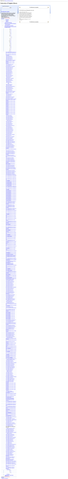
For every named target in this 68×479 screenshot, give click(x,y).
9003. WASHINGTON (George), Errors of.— (11, 221)
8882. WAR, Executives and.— (9, 75)
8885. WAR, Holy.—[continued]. (10, 78)
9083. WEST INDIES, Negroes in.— (10, 328)
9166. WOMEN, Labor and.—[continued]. (11, 437)
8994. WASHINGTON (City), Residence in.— (11, 208)
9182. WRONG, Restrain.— (9, 453)
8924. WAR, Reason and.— (9, 124)
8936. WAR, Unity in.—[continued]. (10, 136)
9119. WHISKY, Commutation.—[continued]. (11, 376)
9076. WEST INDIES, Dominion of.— (10, 320)
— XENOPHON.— (8, 469)
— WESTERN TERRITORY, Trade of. (10, 359)
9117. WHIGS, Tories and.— (9, 374)
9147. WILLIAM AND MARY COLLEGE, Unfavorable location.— (11, 415)
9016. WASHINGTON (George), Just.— (10, 240)
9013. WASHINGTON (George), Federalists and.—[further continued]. (11, 236)
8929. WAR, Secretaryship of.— (9, 129)
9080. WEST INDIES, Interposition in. (10, 325)
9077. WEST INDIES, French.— (10, 321)
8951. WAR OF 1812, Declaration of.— (10, 152)
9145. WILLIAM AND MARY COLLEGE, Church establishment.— (11, 412)
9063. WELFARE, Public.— (9, 301)
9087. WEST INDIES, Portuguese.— (10, 333)
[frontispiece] (7, 19)
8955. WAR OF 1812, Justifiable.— (10, 157)
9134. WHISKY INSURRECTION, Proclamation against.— (10, 396)
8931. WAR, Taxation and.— (9, 131)
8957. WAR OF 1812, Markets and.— (10, 159)
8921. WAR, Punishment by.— (9, 121)
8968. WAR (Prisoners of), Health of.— (10, 172)
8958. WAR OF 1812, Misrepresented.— (10, 160)
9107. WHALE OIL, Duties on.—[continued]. (11, 362)
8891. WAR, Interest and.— (9, 84)
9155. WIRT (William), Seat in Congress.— (11, 423)
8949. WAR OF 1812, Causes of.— (10, 150)
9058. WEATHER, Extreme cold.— (10, 295)
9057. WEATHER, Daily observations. (10, 294)
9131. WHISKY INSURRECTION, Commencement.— (10, 392)
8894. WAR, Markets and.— (9, 87)
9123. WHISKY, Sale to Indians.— (10, 380)
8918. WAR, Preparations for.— (9, 117)
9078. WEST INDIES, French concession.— (11, 322)
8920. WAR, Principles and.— (9, 119)
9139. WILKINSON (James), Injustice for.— (11, 403)
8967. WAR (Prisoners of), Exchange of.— (11, 171)
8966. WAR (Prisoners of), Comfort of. (10, 170)
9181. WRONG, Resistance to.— (9, 452)
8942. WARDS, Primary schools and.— (10, 142)
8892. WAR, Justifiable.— (9, 85)
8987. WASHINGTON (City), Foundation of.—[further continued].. (11, 200)
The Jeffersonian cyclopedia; (5, 11)
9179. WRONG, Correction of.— (10, 450)
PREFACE (7, 21)
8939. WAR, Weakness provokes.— (10, 139)
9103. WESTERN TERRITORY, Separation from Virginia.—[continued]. (11, 357)
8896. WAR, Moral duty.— (9, 89)
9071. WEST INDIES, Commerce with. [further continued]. (10, 313)
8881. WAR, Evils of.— (9, 74)
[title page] (7, 20)
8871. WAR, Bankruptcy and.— (9, 64)
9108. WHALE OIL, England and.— (10, 363)
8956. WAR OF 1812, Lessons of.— (10, 158)
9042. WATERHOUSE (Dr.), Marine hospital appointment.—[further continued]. (11, 278)
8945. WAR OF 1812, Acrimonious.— (10, 145)
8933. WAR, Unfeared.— (9, 133)
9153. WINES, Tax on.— (9, 421)
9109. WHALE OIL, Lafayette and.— (10, 364)
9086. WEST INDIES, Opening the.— (10, 332)
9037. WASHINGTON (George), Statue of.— (11, 271)
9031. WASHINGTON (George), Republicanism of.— (9, 262)
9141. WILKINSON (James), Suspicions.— (11, 406)
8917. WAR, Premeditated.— (9, 116)
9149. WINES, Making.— (9, 417)
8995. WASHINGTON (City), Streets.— (10, 209)
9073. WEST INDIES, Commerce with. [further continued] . (10, 316)
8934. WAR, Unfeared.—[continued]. (10, 134)
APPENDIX (7, 474)
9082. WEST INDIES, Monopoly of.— (10, 327)
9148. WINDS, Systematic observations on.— (11, 416)
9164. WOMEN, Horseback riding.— (10, 435)
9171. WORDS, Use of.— (9, 442)
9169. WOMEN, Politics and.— (9, 440)
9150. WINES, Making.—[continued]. (10, 418)
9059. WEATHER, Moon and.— (9, 296)
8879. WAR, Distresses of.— (9, 72)
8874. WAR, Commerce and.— (9, 67)
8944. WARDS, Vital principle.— (10, 144)
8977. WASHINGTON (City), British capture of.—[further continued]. (11, 185)
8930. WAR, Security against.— (9, 130)
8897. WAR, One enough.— (9, 90)
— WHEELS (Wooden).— (9, 371)
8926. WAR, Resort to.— (9, 126)
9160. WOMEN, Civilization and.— (10, 430)
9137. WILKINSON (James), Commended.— (11, 401)
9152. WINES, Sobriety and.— (9, 420)
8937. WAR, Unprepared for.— (9, 137)
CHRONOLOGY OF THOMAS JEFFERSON (10, 23)
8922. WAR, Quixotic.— (9, 122)
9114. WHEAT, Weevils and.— (9, 369)
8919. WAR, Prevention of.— (9, 118)
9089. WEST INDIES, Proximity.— (10, 335)
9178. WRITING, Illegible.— (9, 449)
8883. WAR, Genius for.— (9, 76)
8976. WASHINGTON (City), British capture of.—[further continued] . (11, 183)
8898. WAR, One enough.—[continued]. (10, 91)
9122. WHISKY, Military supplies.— (10, 379)
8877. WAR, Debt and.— (9, 70)
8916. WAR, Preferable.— (9, 115)
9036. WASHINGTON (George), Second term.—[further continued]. (10, 270)
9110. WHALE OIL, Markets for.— (10, 365)
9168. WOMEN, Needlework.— (9, 439)
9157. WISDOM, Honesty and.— (10, 425)
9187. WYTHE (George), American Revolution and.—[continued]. (10, 459)
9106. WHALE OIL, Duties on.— (10, 361)
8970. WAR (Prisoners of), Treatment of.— (11, 174)
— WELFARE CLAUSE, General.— (10, 302)
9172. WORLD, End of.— (9, 443)
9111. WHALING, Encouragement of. (10, 366)
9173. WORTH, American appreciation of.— (11, 444)
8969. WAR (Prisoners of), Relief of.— (10, 173)
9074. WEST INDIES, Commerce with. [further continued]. (10, 318)
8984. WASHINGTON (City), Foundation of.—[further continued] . (11, 195)
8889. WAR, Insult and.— (9, 82)
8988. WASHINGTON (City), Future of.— (11, 201)
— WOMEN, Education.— (9, 433)
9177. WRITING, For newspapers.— (10, 448)
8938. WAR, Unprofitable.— (9, 138)
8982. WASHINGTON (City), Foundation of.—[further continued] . (11, 192)
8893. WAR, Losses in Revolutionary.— (10, 86)
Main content (7, 0)
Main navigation (11, 0)
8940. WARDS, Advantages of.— (10, 140)
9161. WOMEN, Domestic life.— (10, 431)
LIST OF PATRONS (7, 24)
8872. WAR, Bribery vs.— (9, 65)
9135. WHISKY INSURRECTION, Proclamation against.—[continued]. (10, 398)
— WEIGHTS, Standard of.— (9, 300)
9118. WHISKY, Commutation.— (10, 375)
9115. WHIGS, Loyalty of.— (9, 372)
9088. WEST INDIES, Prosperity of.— (10, 334)
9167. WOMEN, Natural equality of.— (10, 438)
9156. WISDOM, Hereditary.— (9, 424)
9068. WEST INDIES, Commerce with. (10, 309)
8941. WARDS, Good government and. (10, 141)
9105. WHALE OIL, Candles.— (9, 360)
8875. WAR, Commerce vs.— (9, 68)
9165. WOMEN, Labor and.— (9, 436)
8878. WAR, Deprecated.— (9, 71)
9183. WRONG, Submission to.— (10, 454)
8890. (8, 83)
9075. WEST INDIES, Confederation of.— (11, 319)
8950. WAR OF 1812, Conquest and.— (10, 151)
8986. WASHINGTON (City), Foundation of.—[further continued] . (11, 198)
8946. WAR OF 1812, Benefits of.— (10, 146)
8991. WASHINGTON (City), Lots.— (10, 204)
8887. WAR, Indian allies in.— (9, 80)
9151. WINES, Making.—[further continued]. (11, 419)
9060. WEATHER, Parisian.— (9, 297)
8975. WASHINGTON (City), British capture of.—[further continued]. (11, 181)
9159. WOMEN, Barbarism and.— (10, 429)
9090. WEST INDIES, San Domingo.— (10, 336)
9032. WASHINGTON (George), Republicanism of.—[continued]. (9, 263)
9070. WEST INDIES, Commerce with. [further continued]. (10, 312)
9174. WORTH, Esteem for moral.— (10, 445)
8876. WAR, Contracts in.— (9, 69)
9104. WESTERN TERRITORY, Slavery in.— (11, 358)
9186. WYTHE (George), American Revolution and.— (10, 458)
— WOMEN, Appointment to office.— (10, 428)
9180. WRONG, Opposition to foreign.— (10, 451)
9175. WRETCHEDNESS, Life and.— (10, 446)
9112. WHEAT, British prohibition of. (10, 367)
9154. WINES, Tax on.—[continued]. (10, 422)
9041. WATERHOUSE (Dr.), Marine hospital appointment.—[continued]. (11, 277)
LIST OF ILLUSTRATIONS (8, 22)
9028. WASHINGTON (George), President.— (11, 258)
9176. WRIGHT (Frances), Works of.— (10, 447)
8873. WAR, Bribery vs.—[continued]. (10, 66)
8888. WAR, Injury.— (8, 81)
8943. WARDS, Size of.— (9, 143)
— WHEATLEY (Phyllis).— (9, 370)
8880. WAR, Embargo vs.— (9, 73)
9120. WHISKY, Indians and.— (9, 377)
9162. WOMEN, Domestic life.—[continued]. (11, 432)
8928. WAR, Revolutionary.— (9, 128)
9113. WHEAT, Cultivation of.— (10, 368)
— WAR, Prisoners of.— (9, 120)
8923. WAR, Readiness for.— (9, 123)
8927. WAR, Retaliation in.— (9, 127)
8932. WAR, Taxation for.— (9, 132)
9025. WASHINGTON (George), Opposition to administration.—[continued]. (11, 254)
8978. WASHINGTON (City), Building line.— (11, 186)
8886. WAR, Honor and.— (9, 79)
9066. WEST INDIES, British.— (9, 306)
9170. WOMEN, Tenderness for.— (10, 441)
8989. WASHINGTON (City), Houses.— (10, 202)
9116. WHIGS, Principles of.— (9, 373)
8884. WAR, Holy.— (8, 77)
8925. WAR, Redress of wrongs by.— (10, 125)
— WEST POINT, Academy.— (9, 337)
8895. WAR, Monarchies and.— (9, 88)
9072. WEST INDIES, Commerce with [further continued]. (10, 315)
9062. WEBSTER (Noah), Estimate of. (10, 299)
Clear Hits (2, 18)
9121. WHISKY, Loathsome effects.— (10, 378)
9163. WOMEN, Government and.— (10, 434)
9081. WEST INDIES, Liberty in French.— (11, 326)
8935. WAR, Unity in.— (9, 135)
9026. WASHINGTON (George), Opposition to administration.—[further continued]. (11, 255)
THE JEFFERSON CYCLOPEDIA (9, 25)
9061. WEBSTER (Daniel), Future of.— (10, 298)
